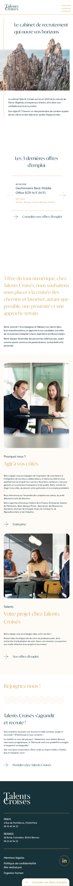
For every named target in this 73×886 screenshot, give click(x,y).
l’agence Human (14, 873)
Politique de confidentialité (20, 863)
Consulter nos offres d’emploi (42, 216)
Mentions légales (14, 857)
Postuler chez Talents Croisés (32, 765)
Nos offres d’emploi (26, 656)
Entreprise (19, 524)
